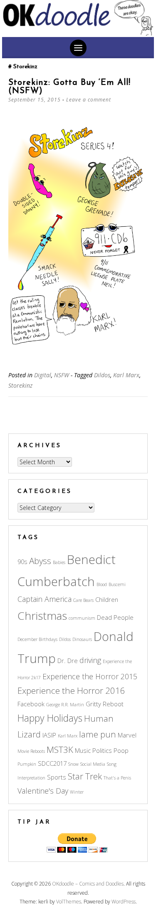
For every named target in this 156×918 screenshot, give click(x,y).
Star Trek (85, 776)
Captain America (44, 599)
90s (22, 561)
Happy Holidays (49, 718)
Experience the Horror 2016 (71, 690)
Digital (42, 375)
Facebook (31, 704)
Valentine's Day (42, 791)
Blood (102, 584)
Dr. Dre (67, 660)
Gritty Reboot (105, 704)
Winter (77, 792)
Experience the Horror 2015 (89, 676)
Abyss (40, 561)
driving (90, 660)
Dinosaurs (82, 639)
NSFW (61, 375)
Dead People (115, 617)
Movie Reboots (31, 751)
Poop (121, 750)
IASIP (49, 735)
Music (83, 750)
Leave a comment (88, 99)
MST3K (60, 749)
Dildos (102, 375)
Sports (56, 777)
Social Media (92, 764)
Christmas (42, 615)
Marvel (127, 735)
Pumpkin (26, 764)
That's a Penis (117, 778)
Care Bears (83, 600)
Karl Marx (126, 375)
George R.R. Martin (65, 705)
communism (82, 618)
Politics (102, 750)
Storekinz (20, 385)
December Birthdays (37, 639)
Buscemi (117, 584)
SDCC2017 (52, 763)
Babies (59, 562)
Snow (73, 764)
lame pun (97, 734)
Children (106, 599)
